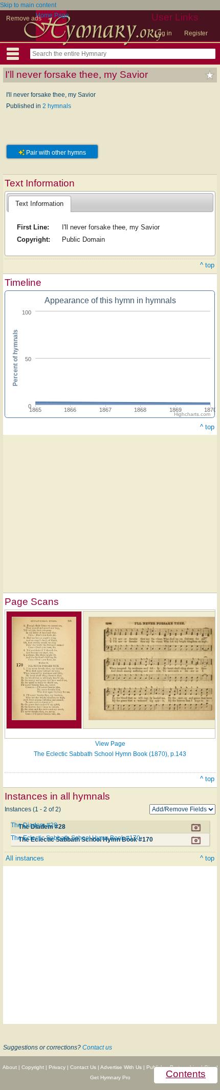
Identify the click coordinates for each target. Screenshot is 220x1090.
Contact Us (83, 1067)
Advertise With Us (121, 1067)
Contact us (97, 1047)
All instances (25, 858)
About (10, 1067)
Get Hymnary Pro (110, 1077)
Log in (163, 33)
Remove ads (23, 18)
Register (196, 33)
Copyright (32, 1067)
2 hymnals (56, 106)
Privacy (57, 1067)
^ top (207, 265)
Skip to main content (28, 5)
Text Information (39, 203)
